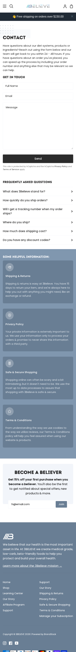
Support (8, 610)
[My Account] (63, 6)
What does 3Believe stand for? (24, 191)
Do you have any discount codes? (26, 240)
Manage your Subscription (56, 616)
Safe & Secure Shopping (54, 604)
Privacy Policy (61, 166)
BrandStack (50, 634)
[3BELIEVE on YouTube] (16, 643)
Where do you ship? (16, 222)
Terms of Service (11, 169)
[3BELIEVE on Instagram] (4, 643)
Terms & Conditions (52, 610)
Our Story (9, 599)
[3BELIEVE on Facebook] (10, 643)
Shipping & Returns (51, 593)
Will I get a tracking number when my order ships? (33, 211)
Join (61, 504)
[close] (72, 16)
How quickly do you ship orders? (25, 200)
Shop (6, 588)
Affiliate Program (14, 604)
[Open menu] (5, 6)
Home (6, 582)
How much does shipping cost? (25, 231)
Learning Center (13, 593)
